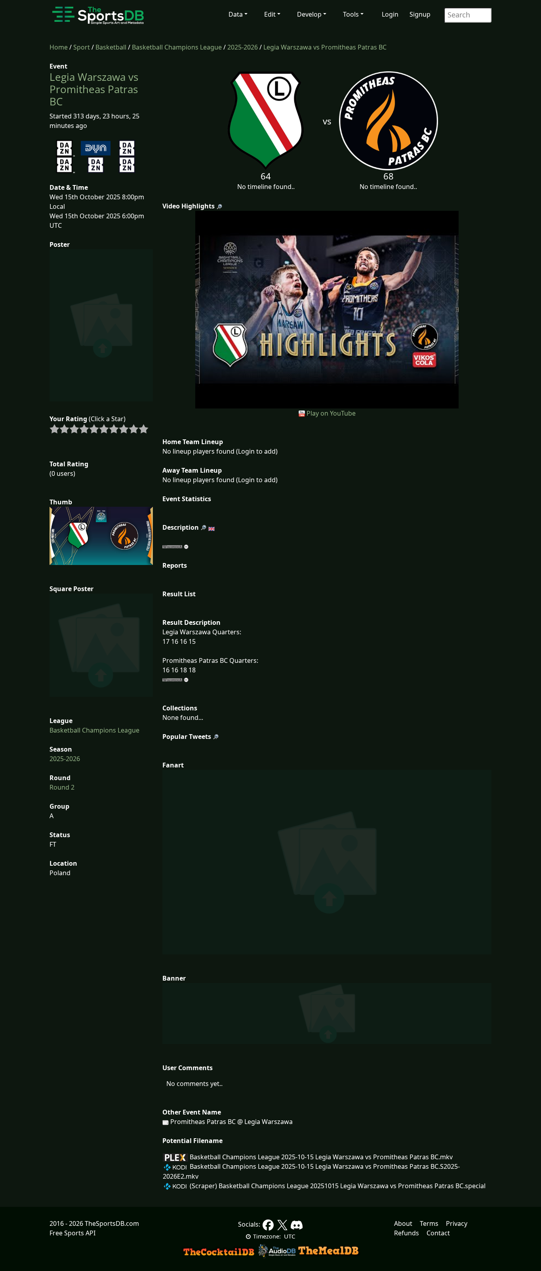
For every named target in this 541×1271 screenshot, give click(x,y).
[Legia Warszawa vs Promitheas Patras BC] (327, 309)
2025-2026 (242, 47)
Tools (351, 14)
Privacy (456, 1223)
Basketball (110, 47)
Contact (438, 1233)
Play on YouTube (331, 413)
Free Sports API (72, 1233)
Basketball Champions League (177, 47)
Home (59, 47)
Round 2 (62, 787)
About (403, 1223)
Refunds (406, 1233)
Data (236, 14)
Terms (429, 1223)
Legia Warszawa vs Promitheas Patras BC (325, 47)
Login (390, 14)
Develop (309, 14)
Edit (270, 14)
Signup (420, 14)
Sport (81, 47)
